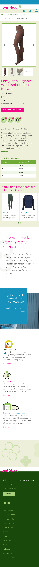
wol (11, 120)
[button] (4, 44)
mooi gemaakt (8, 519)
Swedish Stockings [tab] (21, 129)
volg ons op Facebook (10, 503)
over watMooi (8, 510)
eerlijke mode (4, 120)
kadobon (6, 549)
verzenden (7, 540)
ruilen (5, 545)
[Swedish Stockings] (28, 72)
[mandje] (36, 11)
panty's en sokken (13, 15)
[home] (11, 7)
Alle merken (21, 18)
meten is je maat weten (10, 158)
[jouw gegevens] (31, 11)
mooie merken (8, 523)
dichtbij (18, 120)
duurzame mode (9, 514)
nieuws (5, 532)
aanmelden (8, 494)
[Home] (2, 15)
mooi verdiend (8, 557)
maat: (3, 100)
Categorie (6, 18)
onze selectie (8, 527)
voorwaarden (8, 553)
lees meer (4, 151)
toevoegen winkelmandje (12, 109)
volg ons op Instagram (5, 503)
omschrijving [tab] (6, 129)
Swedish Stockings (8, 93)
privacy (5, 536)
